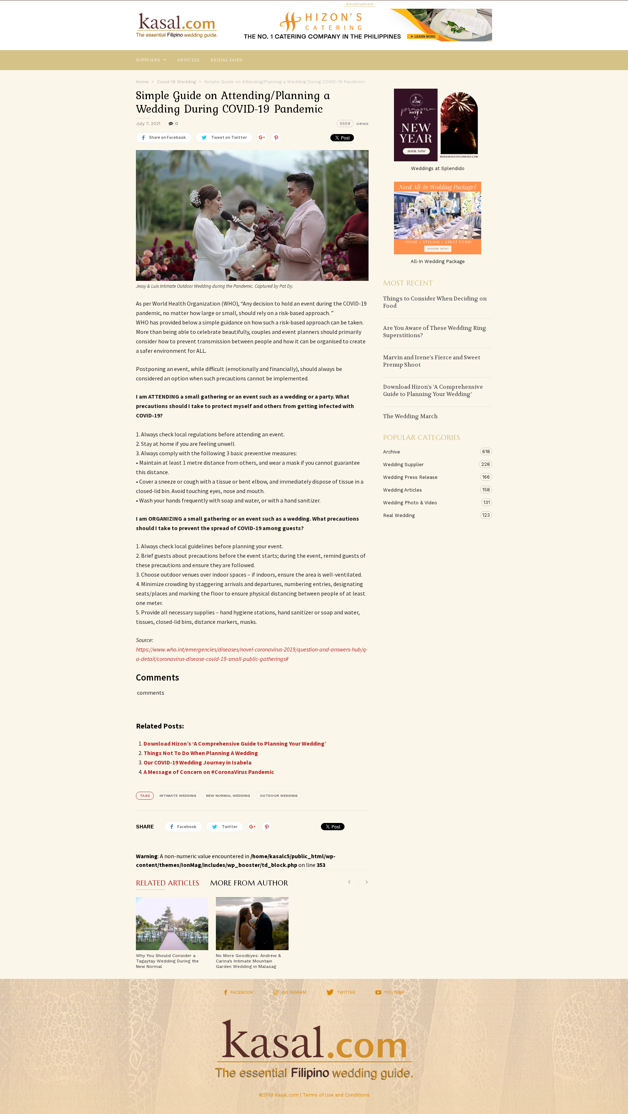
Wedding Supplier (430, 464)
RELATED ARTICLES (167, 884)
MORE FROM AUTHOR (249, 884)
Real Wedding (430, 515)
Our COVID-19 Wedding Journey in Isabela (197, 762)
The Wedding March (410, 416)
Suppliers (148, 60)
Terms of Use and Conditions (336, 1095)
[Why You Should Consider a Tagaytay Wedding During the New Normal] (172, 923)
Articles (188, 60)
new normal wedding (228, 796)
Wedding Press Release (430, 477)
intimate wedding (178, 796)
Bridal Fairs (226, 60)
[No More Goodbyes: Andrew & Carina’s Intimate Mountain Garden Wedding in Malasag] (252, 923)
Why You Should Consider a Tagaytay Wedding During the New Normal (167, 961)
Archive (430, 452)
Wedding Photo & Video (430, 502)
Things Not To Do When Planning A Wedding (201, 752)
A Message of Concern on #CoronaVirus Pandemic (209, 771)
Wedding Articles (430, 490)
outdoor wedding (279, 796)
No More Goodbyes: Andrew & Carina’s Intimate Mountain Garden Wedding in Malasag (248, 961)
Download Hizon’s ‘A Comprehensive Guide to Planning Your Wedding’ (235, 743)
